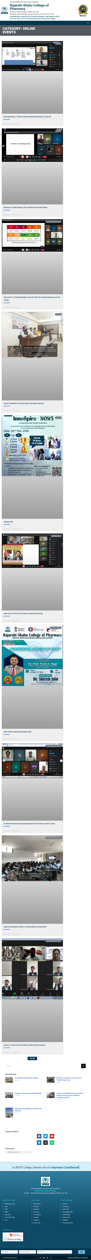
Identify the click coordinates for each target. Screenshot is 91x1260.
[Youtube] (52, 1136)
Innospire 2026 (8, 522)
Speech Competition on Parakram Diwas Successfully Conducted (24, 403)
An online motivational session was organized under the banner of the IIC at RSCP (29, 823)
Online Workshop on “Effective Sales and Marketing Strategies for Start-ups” (27, 116)
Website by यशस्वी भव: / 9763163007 (78, 1257)
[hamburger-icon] (88, 23)
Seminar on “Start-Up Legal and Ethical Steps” (28, 1093)
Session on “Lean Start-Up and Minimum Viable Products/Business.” (25, 1045)
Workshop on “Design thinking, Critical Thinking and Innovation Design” (26, 207)
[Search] (83, 1066)
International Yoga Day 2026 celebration (27, 1078)
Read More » (7, 119)
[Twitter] (45, 1136)
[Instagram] (45, 1142)
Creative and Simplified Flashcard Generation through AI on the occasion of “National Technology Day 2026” (69, 1095)
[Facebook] (39, 1136)
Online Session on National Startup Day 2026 (17, 732)
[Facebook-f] (37, 1257)
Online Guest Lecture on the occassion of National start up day (23, 613)
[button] (32, 1058)
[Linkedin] (39, 1142)
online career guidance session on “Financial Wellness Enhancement (25, 927)
